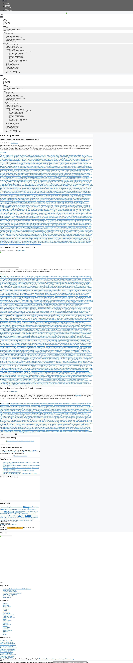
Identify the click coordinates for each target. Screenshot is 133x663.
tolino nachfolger (41, 350)
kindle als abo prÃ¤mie (26, 413)
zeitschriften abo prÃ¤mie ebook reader (31, 242)
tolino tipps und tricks (82, 228)
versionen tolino (36, 235)
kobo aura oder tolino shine (52, 326)
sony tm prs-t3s (86, 206)
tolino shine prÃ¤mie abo (66, 421)
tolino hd (83, 213)
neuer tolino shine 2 (84, 199)
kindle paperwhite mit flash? (15, 192)
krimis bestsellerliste (55, 195)
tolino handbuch (77, 213)
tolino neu (47, 350)
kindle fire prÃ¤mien (43, 319)
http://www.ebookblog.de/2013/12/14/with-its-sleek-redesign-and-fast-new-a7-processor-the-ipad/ (23, 177)
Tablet (14, 341)
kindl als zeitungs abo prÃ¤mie (69, 412)
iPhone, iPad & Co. (8, 30)
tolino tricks (79, 364)
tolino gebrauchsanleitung (51, 348)
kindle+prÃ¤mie (60, 416)
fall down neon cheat (19, 297)
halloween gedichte (63, 174)
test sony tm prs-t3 (23, 209)
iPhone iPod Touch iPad (9, 617)
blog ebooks (84, 159)
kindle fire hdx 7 (74, 185)
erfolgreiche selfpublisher (66, 170)
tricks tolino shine (49, 231)
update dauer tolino (71, 234)
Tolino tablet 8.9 (39, 364)
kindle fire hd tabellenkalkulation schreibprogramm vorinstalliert (20, 185)
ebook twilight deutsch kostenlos (26, 167)
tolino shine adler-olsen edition (47, 217)
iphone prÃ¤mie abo (17, 412)
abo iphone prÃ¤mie (76, 155)
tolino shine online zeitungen (13, 357)
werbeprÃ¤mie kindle (27, 423)
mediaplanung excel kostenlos (55, 198)
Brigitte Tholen (7, 283)
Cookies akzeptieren (58, 662)
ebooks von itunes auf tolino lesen (51, 169)
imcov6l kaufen (8, 178)
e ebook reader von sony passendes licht (39, 162)
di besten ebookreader (13, 162)
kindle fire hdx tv (57, 187)
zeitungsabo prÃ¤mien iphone (33, 244)
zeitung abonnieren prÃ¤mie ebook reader (66, 428)
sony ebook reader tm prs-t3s (80, 205)
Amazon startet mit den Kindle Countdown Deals (19, 140)
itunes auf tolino (58, 178)
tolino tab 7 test (13, 228)
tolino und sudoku (7, 230)
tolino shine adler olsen (33, 217)
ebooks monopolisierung (22, 169)
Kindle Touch (9, 517)
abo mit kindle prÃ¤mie (64, 403)
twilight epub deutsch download (38, 234)
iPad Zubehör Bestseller (12, 68)
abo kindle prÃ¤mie (28, 403)
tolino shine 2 (18, 353)
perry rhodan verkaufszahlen (30, 517)
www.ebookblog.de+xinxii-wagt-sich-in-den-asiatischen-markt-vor (16, 380)
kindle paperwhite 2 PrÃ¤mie (36, 322)
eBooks (6, 9)
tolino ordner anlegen (69, 214)
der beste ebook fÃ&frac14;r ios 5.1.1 (30, 286)
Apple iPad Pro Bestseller (12, 67)
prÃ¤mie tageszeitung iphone (54, 417)
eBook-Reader (6, 22)
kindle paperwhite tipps (56, 192)
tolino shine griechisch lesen (55, 220)
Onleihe (2, 201)
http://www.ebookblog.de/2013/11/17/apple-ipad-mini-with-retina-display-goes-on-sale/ (68, 176)
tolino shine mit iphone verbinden (18, 221)
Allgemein (5, 603)
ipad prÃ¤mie (20, 410)
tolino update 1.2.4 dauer (23, 365)
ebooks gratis (12, 169)
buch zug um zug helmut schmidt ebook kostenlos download (44, 283)
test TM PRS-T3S (33, 209)
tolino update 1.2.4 (11, 365)
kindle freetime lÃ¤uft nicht (78, 188)
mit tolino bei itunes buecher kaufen (27, 199)
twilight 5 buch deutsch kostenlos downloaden (77, 231)
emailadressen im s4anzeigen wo (68, 169)
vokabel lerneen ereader (53, 235)
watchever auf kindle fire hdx (22, 237)
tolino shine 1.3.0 (79, 216)
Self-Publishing (73, 203)
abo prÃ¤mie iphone (15, 405)
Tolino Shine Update (77, 358)
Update (32, 519)
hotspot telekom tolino (27, 176)
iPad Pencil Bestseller (11, 70)
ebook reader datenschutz (13, 166)
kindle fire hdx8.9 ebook (80, 187)
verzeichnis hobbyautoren (44, 372)
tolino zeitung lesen (11, 231)
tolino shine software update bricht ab (38, 223)
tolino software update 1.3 (82, 227)
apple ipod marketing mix (67, 158)
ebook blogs (3, 513)
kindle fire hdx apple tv (30, 187)
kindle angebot (87, 181)
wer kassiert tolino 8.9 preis (21, 238)
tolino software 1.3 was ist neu (56, 227)
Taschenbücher (8, 7)
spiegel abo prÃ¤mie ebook (36, 419)
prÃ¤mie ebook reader (81, 416)
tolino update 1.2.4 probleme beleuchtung (39, 365)
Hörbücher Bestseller (11, 28)
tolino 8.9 (65, 346)
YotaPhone (53, 241)
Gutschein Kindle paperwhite (31, 174)
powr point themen (25, 202)
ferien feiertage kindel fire (23, 171)
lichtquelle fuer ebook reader (81, 195)
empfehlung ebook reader (83, 169)
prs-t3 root (53, 203)
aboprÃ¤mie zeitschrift (69, 406)
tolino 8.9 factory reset (14, 212)
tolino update (16, 230)
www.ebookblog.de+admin (58, 378)
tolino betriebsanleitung (85, 347)
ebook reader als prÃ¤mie (48, 164)
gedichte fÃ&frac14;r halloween (32, 298)
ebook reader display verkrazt (41, 166)
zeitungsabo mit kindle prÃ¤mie (14, 385)
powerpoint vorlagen (87, 335)
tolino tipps (73, 228)
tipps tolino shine (60, 209)
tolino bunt (21, 213)
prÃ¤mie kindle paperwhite (49, 202)
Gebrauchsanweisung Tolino (62, 171)
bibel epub (62, 159)
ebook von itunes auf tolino (53, 167)
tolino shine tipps (12, 224)
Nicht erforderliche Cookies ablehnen (72, 662)
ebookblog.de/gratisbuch (79, 167)
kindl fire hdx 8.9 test (31, 181)
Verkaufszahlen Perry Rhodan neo (6, 520)
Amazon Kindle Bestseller (12, 45)
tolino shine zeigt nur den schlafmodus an (78, 226)
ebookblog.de (69, 167)
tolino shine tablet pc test (82, 223)
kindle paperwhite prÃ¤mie (29, 192)
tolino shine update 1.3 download (81, 224)
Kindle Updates (10, 40)
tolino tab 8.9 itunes (36, 228)
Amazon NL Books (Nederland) (8, 654)
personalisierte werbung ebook (53, 201)
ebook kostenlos (78, 163)
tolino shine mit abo (5, 221)
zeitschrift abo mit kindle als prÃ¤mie (71, 241)
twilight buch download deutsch (57, 368)
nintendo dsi (77, 333)
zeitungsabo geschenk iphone (67, 430)
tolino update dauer (59, 230)
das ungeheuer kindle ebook (80, 285)
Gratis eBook (37, 173)
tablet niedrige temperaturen (23, 341)
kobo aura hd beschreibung (54, 194)
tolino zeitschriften (40, 366)
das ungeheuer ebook (67, 285)
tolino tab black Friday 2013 (48, 228)
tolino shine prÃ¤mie (73, 221)
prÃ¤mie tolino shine (62, 202)
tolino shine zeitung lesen (62, 361)
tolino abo (35, 212)
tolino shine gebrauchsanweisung (13, 220)
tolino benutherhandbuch (12, 213)
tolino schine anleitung (21, 216)
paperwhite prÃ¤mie (31, 201)
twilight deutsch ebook (71, 368)
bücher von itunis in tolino (24, 159)
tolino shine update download (25, 226)
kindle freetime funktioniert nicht (50, 188)
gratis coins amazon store (27, 173)
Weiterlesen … (3, 152)
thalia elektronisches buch (48, 343)
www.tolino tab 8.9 (34, 241)
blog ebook (77, 159)
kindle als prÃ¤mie (78, 181)
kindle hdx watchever (8, 189)
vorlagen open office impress (7, 373)
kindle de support (42, 183)
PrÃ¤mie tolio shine (78, 417)
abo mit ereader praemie (40, 403)
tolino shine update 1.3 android (64, 224)
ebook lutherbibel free (10, 290)
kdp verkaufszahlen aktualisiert (81, 180)
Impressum (49, 659)
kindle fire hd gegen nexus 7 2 (10, 316)
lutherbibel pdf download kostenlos (70, 330)
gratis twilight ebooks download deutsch (26, 303)
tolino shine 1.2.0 (60, 216)
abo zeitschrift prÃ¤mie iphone (29, 406)
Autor (37, 507)
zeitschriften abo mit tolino (14, 242)
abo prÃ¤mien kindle (70, 405)
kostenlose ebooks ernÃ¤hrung (25, 195)
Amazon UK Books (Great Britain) (8, 647)
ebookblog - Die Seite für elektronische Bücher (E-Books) (17, 589)
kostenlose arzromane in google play (9, 195)
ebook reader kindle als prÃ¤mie (34, 409)
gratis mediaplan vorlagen (80, 173)
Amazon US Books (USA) (6, 646)
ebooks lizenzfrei (40, 294)
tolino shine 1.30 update (9, 353)
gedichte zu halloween (59, 300)
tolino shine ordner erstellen (60, 221)
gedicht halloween (8, 298)
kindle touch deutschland (16, 517)
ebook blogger (23, 289)
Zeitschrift (14, 424)
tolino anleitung (83, 212)
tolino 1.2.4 (8, 346)
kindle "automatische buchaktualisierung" (63, 312)
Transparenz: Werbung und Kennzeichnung (63, 659)
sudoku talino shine (41, 208)
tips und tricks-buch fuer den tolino (11, 210)
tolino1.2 (25, 231)
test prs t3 (10, 343)
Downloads (6, 605)
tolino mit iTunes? (45, 214)
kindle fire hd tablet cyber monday (45, 185)
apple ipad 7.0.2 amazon (52, 280)
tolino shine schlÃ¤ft (5, 223)
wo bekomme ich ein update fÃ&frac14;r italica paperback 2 (36, 378)
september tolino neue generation (48, 337)
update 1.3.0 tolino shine (60, 234)
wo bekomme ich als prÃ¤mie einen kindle (10, 378)
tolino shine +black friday (49, 216)
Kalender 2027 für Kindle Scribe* (8, 524)
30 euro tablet (65, 276)
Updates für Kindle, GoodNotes (8, 645)
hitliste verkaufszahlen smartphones (12, 176)
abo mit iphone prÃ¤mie (52, 403)
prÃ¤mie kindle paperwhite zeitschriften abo (36, 417)
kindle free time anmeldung (12, 188)
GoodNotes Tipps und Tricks (7, 640)
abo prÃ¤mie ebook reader (77, 403)
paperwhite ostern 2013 (19, 201)
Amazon (79, 278)
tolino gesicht (69, 213)
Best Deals (7, 5)
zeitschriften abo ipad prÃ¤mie (33, 425)
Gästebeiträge (6, 612)
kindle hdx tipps (40, 321)
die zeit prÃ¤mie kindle (22, 407)
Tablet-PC (55, 341)
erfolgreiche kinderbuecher (52, 170)
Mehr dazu (84, 662)
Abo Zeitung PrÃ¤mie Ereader (45, 406)
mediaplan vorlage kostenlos (41, 198)
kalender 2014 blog (37, 180)
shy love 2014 (9, 205)
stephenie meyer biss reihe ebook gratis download (24, 208)
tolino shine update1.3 (50, 226)
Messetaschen (6, 199)
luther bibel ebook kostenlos (47, 196)
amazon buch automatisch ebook (12, 279)
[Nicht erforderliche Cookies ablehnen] (87, 662)
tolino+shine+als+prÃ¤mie (14, 423)
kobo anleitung (44, 194)
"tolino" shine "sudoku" (61, 155)
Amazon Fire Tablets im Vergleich (14, 37)
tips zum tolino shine (25, 210)
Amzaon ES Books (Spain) (6, 652)
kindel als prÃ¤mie (47, 412)
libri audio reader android (67, 195)
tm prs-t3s (33, 210)
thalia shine (40, 209)
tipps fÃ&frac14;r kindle (67, 343)
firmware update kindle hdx (48, 171)
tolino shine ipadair (78, 220)
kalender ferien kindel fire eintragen (51, 180)
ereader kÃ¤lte (50, 296)
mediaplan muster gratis (18, 198)
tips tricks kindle (38, 344)
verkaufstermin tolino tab (26, 235)
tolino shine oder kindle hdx (46, 221)
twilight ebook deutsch (13, 233)
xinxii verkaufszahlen (45, 241)
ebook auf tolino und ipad (17, 163)
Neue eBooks (6, 627)
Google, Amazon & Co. (15, 155)
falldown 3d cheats (29, 297)
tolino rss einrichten (11, 216)
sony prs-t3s (50, 206)
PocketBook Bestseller (11, 66)
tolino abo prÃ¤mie (43, 212)
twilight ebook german (24, 234)
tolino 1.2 (2, 346)
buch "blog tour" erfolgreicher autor (20, 283)
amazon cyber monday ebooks (85, 156)
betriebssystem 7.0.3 (54, 159)
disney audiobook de (24, 162)
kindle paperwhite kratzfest (74, 191)
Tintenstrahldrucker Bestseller (13, 72)
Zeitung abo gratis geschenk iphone (47, 428)
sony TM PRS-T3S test (5, 208)
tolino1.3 (30, 231)
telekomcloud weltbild (73, 208)
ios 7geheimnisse (17, 178)
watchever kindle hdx (79, 237)
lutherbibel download (83, 196)
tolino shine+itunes (14, 227)
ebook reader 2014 (19, 164)
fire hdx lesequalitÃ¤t (35, 171)
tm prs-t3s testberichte (41, 210)
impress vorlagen (30, 308)
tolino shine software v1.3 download (57, 223)
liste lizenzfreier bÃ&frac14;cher (51, 329)
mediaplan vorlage (28, 198)
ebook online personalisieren (7, 164)
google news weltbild (15, 173)
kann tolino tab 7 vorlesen (67, 180)
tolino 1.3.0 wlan (77, 210)
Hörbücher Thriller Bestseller (16, 61)
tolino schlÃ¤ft (31, 216)
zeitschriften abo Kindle (47, 425)
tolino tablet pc (46, 364)
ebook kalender (70, 163)
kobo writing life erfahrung (19, 328)
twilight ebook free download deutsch (9, 234)
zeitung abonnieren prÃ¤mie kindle (12, 430)
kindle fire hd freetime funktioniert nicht (77, 184)
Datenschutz (42, 659)
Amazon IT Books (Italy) (6, 653)
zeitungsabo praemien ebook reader (46, 385)
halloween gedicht (53, 174)
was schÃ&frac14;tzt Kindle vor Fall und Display (37, 373)
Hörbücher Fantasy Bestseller (16, 53)
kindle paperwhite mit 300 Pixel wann (45, 323)
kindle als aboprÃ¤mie (37, 413)
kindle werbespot (35, 194)
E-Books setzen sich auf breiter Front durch (17, 247)
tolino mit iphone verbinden (34, 214)
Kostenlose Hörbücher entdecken (14, 29)
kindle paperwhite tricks (85, 192)
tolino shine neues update (33, 221)
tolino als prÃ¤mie (52, 212)
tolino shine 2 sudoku (9, 217)
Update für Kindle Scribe (12, 42)
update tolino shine (80, 234)
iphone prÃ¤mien (26, 412)
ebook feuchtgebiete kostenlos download (61, 289)
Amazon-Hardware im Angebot (14, 47)
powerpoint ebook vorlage (35, 335)
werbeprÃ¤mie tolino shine (39, 423)
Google (7, 173)
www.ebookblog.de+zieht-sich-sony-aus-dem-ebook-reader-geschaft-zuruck (51, 380)
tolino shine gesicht (26, 220)
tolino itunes (89, 213)
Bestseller (7, 3)
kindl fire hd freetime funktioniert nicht (16, 181)
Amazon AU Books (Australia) (7, 649)
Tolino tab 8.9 (27, 228)
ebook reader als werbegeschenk (63, 164)
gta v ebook (20, 174)
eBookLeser (89, 167)
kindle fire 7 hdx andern (22, 184)
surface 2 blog (50, 208)
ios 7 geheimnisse (39, 308)
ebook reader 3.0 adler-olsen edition (33, 164)
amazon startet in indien (29, 158)
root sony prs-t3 (60, 203)
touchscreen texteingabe (39, 231)
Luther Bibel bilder (35, 196)
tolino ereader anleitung (49, 213)
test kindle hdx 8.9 (14, 209)
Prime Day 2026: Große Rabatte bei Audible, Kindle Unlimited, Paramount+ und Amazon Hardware (18, 471)
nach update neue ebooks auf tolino (45, 199)
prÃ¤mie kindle (7, 417)
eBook (51, 162)
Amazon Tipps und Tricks (6, 642)
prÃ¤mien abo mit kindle (6, 419)
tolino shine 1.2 (51, 351)
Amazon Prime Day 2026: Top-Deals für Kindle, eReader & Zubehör (20, 473)
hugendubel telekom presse (11, 308)
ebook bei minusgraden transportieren (33, 163)
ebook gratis (63, 163)
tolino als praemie (62, 212)
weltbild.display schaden (8, 238)
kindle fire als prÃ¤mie (34, 184)
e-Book (36, 287)
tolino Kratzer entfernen (21, 214)
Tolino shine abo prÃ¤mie (21, 217)
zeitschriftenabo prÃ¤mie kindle (30, 428)
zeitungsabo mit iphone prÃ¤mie (42, 431)
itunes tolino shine (84, 178)
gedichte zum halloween (71, 300)
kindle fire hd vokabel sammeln (61, 185)
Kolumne (24, 155)
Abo (11, 403)
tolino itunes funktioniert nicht (7, 214)
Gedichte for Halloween (38, 300)
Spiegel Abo (78, 395)
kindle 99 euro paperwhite (56, 181)
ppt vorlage (33, 202)
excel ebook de (76, 170)
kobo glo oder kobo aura (85, 194)
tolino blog (2, 348)
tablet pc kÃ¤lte (34, 341)
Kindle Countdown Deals (31, 183)
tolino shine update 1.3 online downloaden (75, 360)
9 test (69, 155)
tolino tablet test (66, 228)
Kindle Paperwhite (10, 35)
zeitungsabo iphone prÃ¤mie (81, 430)
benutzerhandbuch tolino (37, 159)
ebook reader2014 (9, 293)
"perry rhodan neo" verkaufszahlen (14, 507)
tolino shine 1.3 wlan (70, 216)
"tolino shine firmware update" (47, 155)
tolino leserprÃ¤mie (31, 420)
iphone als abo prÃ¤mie (74, 410)
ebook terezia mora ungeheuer (21, 293)
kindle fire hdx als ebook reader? (16, 187)
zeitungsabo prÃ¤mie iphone (74, 431)
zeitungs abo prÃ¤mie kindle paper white (15, 244)
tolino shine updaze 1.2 (37, 361)
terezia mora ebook (74, 341)
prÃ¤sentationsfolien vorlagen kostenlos (9, 203)
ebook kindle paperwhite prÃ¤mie (37, 407)
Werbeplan (50, 238)
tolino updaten (6, 366)
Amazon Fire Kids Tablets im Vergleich (15, 39)
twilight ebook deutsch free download (50, 233)
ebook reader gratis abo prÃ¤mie (17, 409)
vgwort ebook (44, 235)
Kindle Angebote (7, 620)
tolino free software (60, 213)
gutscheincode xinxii (43, 174)
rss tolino (67, 203)
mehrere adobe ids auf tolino (70, 198)
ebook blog (45, 163)
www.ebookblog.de (24, 241)
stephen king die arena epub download (60, 340)
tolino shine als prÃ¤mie (76, 217)
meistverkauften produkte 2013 (58, 332)
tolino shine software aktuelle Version (20, 223)
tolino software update (69, 227)
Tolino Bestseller (10, 63)
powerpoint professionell (67, 201)
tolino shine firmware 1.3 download (65, 219)
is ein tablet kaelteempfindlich (46, 178)
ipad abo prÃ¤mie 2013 (11, 410)
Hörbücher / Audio (7, 616)
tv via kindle (58, 231)
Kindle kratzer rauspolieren (39, 189)
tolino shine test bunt (35, 358)
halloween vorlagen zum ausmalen (35, 304)
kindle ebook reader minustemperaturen (14, 315)
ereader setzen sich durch (16, 170)
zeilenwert (59, 241)
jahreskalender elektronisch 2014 (24, 180)
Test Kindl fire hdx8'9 (85, 208)
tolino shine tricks (34, 224)
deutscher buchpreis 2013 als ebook (64, 286)
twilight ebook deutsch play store (68, 233)
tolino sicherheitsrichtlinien (26, 227)
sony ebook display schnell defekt (35, 205)
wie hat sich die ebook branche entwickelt (50, 239)
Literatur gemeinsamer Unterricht (68, 329)
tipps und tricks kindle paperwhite (73, 209)
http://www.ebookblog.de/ (39, 176)
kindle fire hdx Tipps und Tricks (44, 187)
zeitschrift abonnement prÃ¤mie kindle (47, 382)
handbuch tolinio (73, 174)
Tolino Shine (39, 216)
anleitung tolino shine (55, 158)
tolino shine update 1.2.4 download (48, 224)
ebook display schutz (54, 163)
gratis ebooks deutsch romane (48, 173)
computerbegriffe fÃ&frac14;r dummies (52, 285)
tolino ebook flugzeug (37, 213)
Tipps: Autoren (6, 25)
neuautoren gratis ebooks (61, 199)
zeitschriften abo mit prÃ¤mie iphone (81, 425)
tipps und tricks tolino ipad (26, 344)
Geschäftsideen (6, 613)
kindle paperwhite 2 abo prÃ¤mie (70, 189)
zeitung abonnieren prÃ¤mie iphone (67, 242)
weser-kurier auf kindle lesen (61, 238)
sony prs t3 (62, 339)
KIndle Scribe (9, 33)
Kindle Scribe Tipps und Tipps (7, 643)
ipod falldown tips (34, 178)
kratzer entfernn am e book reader (42, 195)
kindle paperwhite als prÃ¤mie (28, 191)
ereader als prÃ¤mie (47, 409)
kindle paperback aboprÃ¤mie (54, 189)
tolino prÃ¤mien (49, 420)
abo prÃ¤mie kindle (10, 156)
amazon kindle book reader (16, 158)
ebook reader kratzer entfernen (55, 166)
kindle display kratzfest (68, 183)
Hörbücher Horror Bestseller (16, 54)
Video (4, 633)
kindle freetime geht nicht (65, 188)
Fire (27, 513)
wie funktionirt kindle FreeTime (31, 239)
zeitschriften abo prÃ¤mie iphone (49, 242)
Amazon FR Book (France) (6, 657)
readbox (33, 337)
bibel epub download (67, 282)
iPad (19, 516)
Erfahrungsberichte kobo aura (38, 170)
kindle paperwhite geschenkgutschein (46, 191)
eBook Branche (5, 155)
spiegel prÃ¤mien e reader (50, 419)
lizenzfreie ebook (16, 196)
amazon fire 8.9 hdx (5, 158)
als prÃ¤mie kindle (79, 406)
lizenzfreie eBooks (25, 196)
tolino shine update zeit (38, 226)
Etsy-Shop (7, 6)
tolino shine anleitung (87, 217)
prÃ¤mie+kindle (87, 417)
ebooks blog (12, 513)
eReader (44, 296)
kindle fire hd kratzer (40, 316)
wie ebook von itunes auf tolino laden (14, 239)
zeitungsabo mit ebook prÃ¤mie (8, 431)
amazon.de (38, 158)
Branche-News (6, 23)
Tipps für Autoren (7, 630)
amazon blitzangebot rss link (70, 156)
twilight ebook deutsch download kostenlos (29, 233)
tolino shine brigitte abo (5, 219)
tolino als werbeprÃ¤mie (73, 212)
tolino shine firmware (51, 219)
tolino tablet (31, 364)
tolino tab (6, 228)
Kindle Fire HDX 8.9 (84, 185)
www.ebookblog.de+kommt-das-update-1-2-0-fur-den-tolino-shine (41, 379)
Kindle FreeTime (23, 188)
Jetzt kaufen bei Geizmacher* (15, 527)
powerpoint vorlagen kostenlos (12, 202)
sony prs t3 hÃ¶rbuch (33, 206)
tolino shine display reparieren (37, 219)
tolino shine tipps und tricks (23, 224)
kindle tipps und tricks (25, 194)
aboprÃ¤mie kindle (58, 406)
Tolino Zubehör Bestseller (12, 64)
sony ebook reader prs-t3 (50, 205)
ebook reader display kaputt (26, 166)
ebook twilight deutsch (11, 167)
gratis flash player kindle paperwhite (64, 173)
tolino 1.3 (49, 210)
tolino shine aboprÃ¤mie (73, 420)
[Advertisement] (13, 489)
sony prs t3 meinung (81, 339)
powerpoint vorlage (78, 201)
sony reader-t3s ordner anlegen (74, 206)
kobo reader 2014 (8, 328)
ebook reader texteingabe (70, 166)
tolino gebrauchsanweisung (64, 348)
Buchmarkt (15, 160)
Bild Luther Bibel (70, 159)
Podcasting (5, 628)
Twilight (63, 231)
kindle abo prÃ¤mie (68, 181)
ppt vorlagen (39, 202)
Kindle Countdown (19, 183)
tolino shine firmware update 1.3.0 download (72, 354)
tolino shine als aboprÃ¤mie (62, 217)
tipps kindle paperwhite (49, 209)
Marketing (23, 517)
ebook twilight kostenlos (40, 167)
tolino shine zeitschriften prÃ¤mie (81, 421)
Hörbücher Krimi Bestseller (16, 56)
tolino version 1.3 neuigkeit (82, 230)
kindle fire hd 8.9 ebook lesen (47, 184)
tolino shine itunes (87, 220)
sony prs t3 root (43, 206)
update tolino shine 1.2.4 (69, 371)
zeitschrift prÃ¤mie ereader (77, 424)
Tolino (88, 344)
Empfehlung (6, 609)
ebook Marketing (87, 163)
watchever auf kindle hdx (36, 237)
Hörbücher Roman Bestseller (16, 59)
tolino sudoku (59, 362)
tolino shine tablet (71, 223)
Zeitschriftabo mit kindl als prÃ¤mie (17, 425)
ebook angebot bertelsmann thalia (76, 162)
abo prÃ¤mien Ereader (59, 405)
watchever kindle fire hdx (67, 237)
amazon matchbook (78, 279)
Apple (44, 280)
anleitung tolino (45, 158)
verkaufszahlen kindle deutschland (21, 372)
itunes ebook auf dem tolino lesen (71, 178)
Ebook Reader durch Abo (51, 291)
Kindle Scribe (3, 517)
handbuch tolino (81, 174)
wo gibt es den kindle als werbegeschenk (78, 423)
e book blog (25, 511)
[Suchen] (16, 434)
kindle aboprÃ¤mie (15, 413)
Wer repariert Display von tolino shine (38, 238)
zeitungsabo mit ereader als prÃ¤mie (25, 431)
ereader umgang (26, 170)
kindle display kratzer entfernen (54, 183)
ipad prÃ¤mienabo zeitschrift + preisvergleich (46, 410)
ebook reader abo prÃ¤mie (52, 407)
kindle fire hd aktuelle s (61, 184)
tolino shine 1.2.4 (69, 351)
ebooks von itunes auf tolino (36, 169)
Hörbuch (5, 26)
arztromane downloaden (80, 158)
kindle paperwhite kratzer (61, 191)
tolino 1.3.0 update (67, 210)
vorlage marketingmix (65, 235)
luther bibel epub (59, 196)
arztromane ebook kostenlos (10, 159)
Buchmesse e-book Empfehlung (74, 283)
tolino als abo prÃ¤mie (21, 347)
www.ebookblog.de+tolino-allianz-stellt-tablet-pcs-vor (71, 379)
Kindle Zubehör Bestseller (12, 46)
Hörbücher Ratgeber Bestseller (16, 57)
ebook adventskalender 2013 (61, 162)
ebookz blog (18, 513)
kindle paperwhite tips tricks (55, 325)
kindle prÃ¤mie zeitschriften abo (35, 416)
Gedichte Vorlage (74, 171)
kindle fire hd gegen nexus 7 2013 (26, 316)
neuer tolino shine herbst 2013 (66, 333)
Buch (16, 509)
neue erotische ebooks (31, 333)
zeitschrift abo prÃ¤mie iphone (43, 424)
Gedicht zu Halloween (18, 298)
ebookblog (63, 167)
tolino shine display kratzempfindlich (21, 219)
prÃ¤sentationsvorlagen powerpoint (28, 203)
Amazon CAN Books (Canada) (7, 650)
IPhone (23, 516)
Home (4, 19)
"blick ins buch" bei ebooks (27, 276)
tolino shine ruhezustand (85, 221)
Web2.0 (5, 634)
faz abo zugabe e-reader (58, 409)
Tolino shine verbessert (61, 226)
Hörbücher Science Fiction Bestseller (18, 60)
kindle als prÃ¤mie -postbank (61, 413)
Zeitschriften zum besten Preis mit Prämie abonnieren (21, 388)
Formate (5, 610)
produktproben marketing (44, 203)
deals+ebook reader (75, 160)
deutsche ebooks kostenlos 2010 (47, 286)
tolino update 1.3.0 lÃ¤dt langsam (46, 230)
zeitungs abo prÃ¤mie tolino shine (50, 430)
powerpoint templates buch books (63, 335)
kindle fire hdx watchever (67, 187)
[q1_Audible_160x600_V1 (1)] (6, 536)
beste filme (46, 159)
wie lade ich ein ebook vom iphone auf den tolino (73, 239)
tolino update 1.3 (24, 230)
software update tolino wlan (20, 205)
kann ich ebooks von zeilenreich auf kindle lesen (48, 311)
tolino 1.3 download (57, 210)
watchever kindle (56, 237)
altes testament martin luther (70, 278)
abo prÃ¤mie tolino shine (21, 156)
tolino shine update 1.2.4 (8, 360)
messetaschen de (14, 199)
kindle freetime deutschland (35, 188)
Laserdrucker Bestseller (12, 71)
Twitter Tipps (50, 234)
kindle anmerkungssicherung (7, 183)
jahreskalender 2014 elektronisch (8, 180)
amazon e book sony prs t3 (42, 279)
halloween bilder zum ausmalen (75, 303)
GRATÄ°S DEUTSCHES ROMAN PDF (29, 301)
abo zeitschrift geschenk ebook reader (37, 156)
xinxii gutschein (84, 380)
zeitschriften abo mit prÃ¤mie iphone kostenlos (11, 427)
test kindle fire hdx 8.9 (85, 341)
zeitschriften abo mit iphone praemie (66, 382)
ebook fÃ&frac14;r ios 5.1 (44, 289)
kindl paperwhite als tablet (43, 181)
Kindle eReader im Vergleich (13, 36)
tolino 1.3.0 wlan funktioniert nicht (54, 346)
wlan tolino (88, 239)
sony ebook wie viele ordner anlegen (50, 339)
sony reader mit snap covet (60, 206)
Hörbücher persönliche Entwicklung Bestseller (20, 52)
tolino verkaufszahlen (70, 230)
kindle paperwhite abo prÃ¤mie (12, 191)
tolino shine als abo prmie (86, 420)
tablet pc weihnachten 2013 (61, 208)
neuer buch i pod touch (73, 199)
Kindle (4, 32)
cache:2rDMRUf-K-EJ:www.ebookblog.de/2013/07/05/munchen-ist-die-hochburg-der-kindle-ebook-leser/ (44, 160)
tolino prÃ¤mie (78, 214)
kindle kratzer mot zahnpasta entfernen (23, 189)
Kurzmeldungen (8, 10)
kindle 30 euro (77, 312)
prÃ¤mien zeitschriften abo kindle (76, 202)
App (31, 507)
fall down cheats (84, 170)
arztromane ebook (88, 280)
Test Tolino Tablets (36, 343)
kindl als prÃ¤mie (81, 311)
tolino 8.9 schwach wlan (26, 212)
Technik (5, 20)
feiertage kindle (12, 171)
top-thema (3, 276)
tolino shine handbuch (67, 220)
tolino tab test (59, 228)
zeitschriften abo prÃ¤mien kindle (81, 427)
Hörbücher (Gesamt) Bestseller (16, 50)
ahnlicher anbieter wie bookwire (55, 156)
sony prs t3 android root (21, 206)
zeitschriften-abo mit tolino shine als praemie (47, 383)
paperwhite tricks (41, 201)
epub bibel (6, 170)
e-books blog (24, 509)
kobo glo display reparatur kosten (70, 194)
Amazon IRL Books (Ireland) (7, 656)
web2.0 (29, 375)
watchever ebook (47, 237)
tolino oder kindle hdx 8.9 (57, 214)
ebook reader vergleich (82, 166)
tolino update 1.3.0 (32, 230)
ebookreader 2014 (4, 169)
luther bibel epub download (70, 196)
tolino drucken (28, 213)
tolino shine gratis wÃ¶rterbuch (39, 220)
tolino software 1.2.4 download (40, 227)
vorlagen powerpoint (9, 237)
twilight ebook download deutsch (84, 233)
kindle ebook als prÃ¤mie (80, 183)
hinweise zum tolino (66, 304)
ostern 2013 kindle (8, 201)
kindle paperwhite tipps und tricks (70, 192)
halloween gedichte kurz (20, 304)
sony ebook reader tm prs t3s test (65, 205)
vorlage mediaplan (75, 235)
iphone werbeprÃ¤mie (36, 412)
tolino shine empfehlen (44, 354)
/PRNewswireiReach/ (34, 155)
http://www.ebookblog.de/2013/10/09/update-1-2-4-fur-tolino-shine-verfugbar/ (19, 305)
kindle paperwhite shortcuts (43, 192)
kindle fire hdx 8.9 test (45, 318)
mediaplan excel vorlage (6, 198)
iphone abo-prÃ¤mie (62, 410)
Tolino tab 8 (20, 228)
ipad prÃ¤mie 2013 (29, 410)
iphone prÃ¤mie (25, 178)
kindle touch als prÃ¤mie (50, 416)
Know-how (6, 621)
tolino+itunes (19, 231)
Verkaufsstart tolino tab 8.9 (12, 235)
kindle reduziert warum (13, 194)
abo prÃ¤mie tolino (35, 405)
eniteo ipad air (32, 296)
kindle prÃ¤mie (4, 194)
